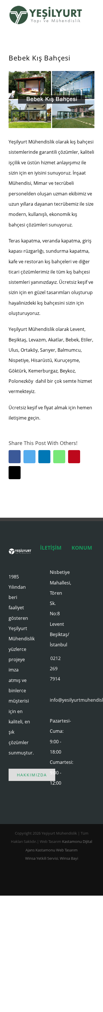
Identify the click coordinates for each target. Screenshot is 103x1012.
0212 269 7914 (55, 668)
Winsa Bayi (69, 858)
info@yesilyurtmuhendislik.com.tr (56, 700)
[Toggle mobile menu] (92, 16)
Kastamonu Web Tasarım (56, 850)
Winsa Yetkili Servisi (41, 858)
